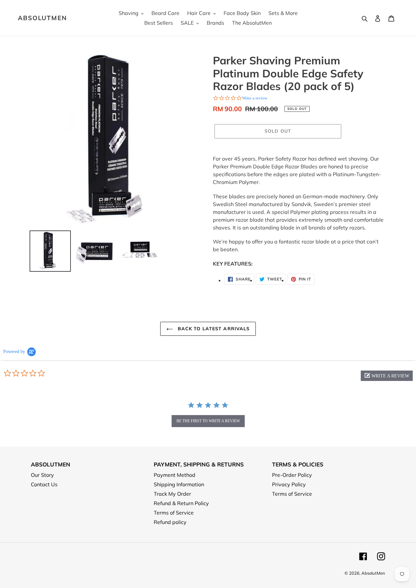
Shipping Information (179, 484)
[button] (387, 376)
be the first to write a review (208, 421)
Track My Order (172, 493)
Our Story (42, 475)
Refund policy (170, 522)
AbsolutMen (42, 18)
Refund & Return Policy (181, 503)
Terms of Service (174, 512)
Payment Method (174, 475)
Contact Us (44, 484)
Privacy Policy (289, 484)
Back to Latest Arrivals (213, 329)
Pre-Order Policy (292, 475)
